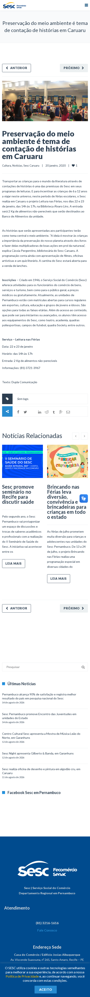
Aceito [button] (45, 989)
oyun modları (52, 635)
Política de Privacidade (22, 976)
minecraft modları (13, 635)
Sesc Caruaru (31, 165)
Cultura (6, 165)
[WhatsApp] (32, 412)
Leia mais (13, 563)
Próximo (72, 68)
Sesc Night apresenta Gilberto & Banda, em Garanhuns (38, 753)
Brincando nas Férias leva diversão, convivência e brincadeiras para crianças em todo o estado (66, 502)
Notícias (17, 165)
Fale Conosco (47, 930)
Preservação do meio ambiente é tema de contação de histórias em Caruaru (39, 145)
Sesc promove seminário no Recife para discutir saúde (18, 494)
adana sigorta (34, 635)
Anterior (18, 68)
